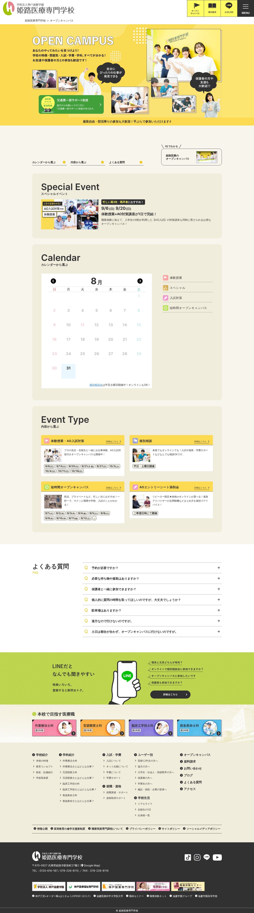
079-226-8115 (69, 870)
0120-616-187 (49, 870)
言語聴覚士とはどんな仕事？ (78, 777)
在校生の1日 (144, 809)
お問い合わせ (193, 768)
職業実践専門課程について (107, 828)
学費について (113, 772)
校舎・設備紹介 (44, 772)
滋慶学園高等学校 (207, 896)
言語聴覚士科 (70, 772)
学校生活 (144, 798)
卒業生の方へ (145, 783)
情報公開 (42, 828)
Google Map (91, 865)
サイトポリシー (171, 828)
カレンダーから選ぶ (44, 162)
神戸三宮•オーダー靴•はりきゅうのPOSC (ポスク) (63, 896)
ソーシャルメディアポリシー (203, 828)
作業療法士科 (70, 760)
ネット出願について (117, 766)
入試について (113, 760)
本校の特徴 (42, 760)
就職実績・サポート (117, 792)
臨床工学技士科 (71, 783)
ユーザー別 (145, 755)
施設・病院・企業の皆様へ (152, 789)
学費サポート (113, 777)
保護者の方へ (145, 777)
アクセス (190, 789)
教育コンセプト (44, 766)
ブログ (188, 775)
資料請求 (190, 761)
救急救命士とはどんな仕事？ (78, 801)
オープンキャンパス (197, 755)
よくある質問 (117, 162)
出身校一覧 (144, 815)
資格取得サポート (116, 798)
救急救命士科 (70, 795)
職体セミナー (136, 896)
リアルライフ (145, 803)
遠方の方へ (144, 766)
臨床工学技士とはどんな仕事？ (80, 789)
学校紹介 (42, 755)
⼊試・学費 (113, 755)
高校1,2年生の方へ (148, 760)
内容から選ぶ (78, 162)
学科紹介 (69, 755)
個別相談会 (95, 384)
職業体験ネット (158, 896)
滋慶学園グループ (182, 896)
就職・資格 (113, 786)
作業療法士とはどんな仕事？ (78, 766)
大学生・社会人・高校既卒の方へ (156, 772)
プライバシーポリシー (142, 828)
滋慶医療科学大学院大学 (110, 896)
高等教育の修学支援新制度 (69, 828)
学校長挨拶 (42, 777)
